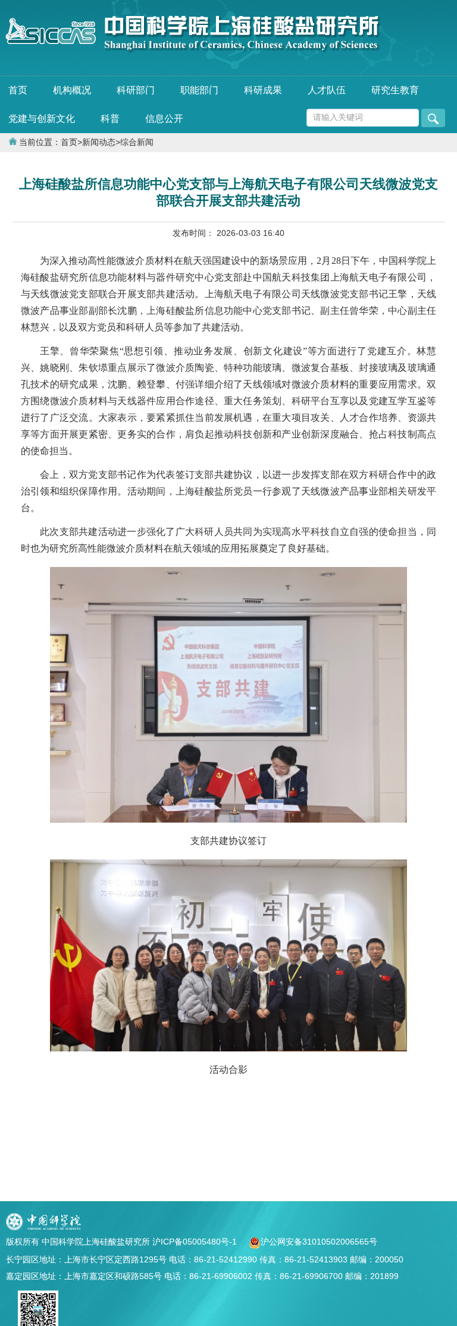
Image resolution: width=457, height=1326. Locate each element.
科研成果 (263, 90)
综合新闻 (137, 142)
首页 (17, 90)
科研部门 (136, 90)
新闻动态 (98, 142)
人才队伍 (327, 90)
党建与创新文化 (41, 119)
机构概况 (72, 90)
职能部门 (199, 90)
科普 (110, 119)
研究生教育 (395, 90)
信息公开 (164, 119)
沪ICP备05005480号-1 (195, 1241)
